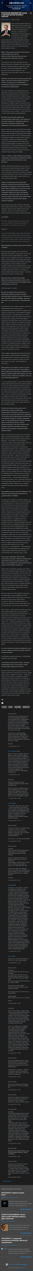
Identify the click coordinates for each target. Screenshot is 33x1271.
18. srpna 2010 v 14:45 (14, 1077)
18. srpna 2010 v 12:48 (14, 1003)
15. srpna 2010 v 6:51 (14, 774)
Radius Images (22, 1267)
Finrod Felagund (12, 751)
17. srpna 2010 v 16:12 (14, 951)
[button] (31, 13)
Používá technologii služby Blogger (17, 1264)
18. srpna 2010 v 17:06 (14, 1104)
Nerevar (10, 956)
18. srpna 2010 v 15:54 (14, 1090)
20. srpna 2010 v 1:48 (14, 1156)
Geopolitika (18, 707)
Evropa (10, 707)
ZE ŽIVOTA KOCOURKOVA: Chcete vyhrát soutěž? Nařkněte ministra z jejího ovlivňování (13, 1217)
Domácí (4, 707)
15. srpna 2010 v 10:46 (14, 798)
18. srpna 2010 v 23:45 (14, 1143)
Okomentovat (7, 1181)
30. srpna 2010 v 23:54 (14, 1177)
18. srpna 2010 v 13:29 (14, 1053)
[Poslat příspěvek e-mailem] (2, 703)
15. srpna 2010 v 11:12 (14, 820)
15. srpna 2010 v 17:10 (14, 841)
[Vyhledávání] (31, 3)
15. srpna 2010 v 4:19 (14, 746)
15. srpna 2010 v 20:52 (14, 880)
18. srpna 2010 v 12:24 (14, 963)
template (10, 803)
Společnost (26, 707)
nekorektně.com (16, 3)
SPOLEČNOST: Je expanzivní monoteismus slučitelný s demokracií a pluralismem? (14, 1240)
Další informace (26, 1209)
